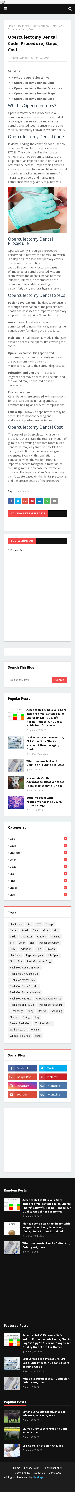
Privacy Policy (31, 1468)
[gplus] (22, 1076)
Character (38, 852)
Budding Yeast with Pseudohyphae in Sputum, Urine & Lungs (44, 801)
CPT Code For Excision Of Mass (42, 1445)
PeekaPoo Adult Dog (39, 961)
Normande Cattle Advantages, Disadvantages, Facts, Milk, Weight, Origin (45, 782)
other (38, 1035)
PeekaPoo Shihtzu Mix (22, 1004)
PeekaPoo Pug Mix (20, 998)
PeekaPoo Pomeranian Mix (25, 992)
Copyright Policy (52, 1468)
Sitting (26, 1017)
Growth (50, 949)
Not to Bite (16, 961)
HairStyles (15, 955)
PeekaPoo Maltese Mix (22, 980)
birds (13, 936)
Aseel (25, 930)
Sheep (38, 887)
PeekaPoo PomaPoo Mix (24, 986)
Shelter (14, 1017)
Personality (16, 1011)
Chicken (41, 936)
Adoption (26, 949)
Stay (37, 1017)
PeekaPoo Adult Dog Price (25, 967)
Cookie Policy (22, 1472)
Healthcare (23, 26)
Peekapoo (39, 1477)
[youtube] (22, 1094)
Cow (38, 949)
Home (11, 26)
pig (12, 942)
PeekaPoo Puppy (49, 942)
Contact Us (55, 1472)
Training (55, 936)
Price (38, 880)
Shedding (56, 1011)
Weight (35, 1029)
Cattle (38, 845)
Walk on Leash (18, 1029)
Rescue (42, 1011)
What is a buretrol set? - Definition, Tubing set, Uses (45, 763)
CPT (38, 924)
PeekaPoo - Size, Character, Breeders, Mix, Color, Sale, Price (37, 8)
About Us (39, 1472)
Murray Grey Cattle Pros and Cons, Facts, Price (45, 1430)
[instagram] (22, 1085)
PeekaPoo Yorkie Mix (51, 1004)
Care (38, 838)
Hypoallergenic (34, 955)
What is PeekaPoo (20, 1035)
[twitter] (53, 1068)
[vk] (53, 1085)
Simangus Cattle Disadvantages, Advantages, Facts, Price (44, 1413)
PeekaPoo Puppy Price (48, 998)
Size (38, 894)
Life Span (53, 955)
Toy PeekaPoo (43, 1023)
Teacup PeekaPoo (20, 1023)
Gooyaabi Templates (37, 1486)
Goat (38, 866)
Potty (30, 1011)
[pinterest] (53, 1076)
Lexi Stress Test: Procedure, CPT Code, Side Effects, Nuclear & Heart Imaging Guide (45, 743)
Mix (38, 873)
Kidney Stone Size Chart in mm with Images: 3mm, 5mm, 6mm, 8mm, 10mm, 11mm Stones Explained (46, 1227)
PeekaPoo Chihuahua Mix (24, 973)
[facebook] (22, 1068)
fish (29, 924)
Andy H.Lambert (20, 57)
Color (38, 859)
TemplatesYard (39, 1483)
